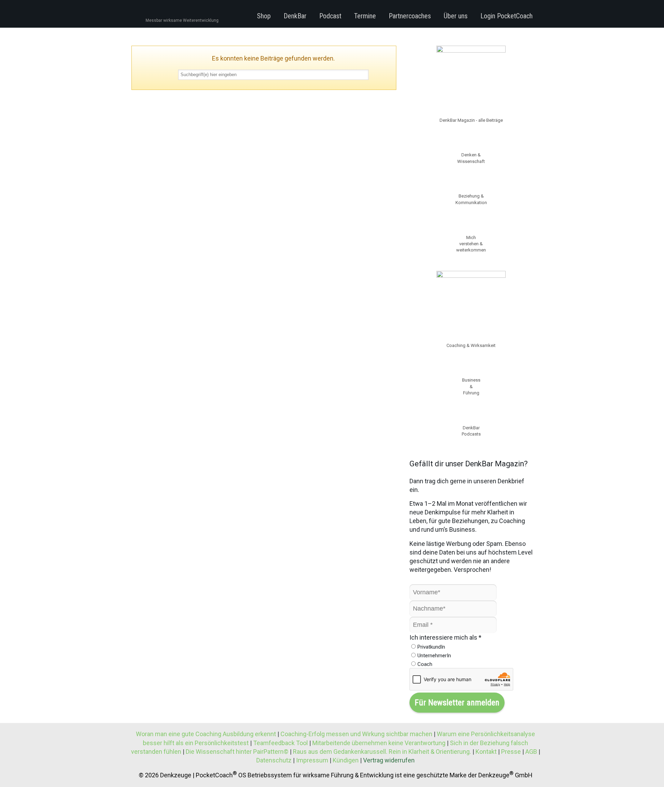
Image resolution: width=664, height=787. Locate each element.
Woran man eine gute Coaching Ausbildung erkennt (206, 734)
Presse (511, 751)
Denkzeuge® (168, 13)
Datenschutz (274, 760)
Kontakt (486, 751)
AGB (531, 751)
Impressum (312, 760)
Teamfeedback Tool (280, 743)
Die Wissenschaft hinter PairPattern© (237, 751)
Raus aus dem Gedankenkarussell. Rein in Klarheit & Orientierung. (382, 751)
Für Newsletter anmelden (457, 702)
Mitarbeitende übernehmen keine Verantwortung (378, 743)
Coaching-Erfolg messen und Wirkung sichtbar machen (357, 734)
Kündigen (346, 760)
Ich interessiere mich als (445, 637)
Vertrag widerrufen (389, 760)
